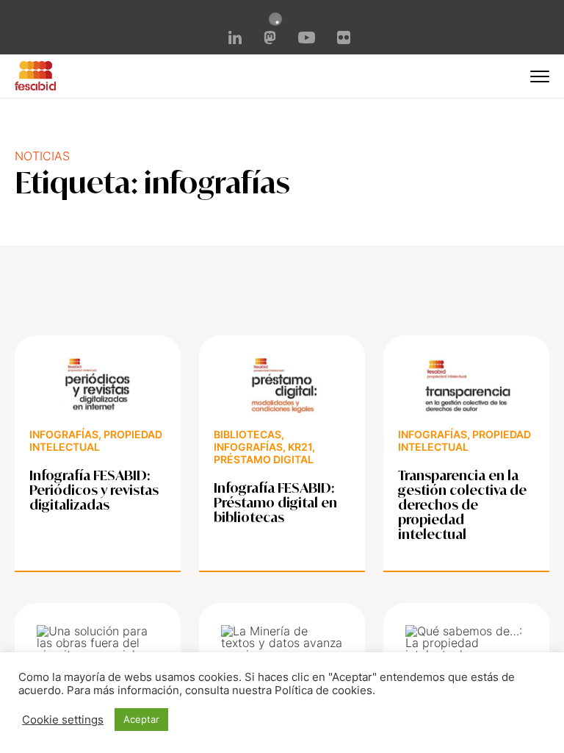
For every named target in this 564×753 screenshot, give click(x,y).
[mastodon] (270, 39)
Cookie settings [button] (63, 720)
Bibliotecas (247, 434)
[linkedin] (235, 39)
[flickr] (343, 39)
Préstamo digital (264, 459)
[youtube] (306, 39)
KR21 (300, 446)
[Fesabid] (35, 86)
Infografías (63, 434)
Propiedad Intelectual (95, 440)
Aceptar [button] (141, 719)
